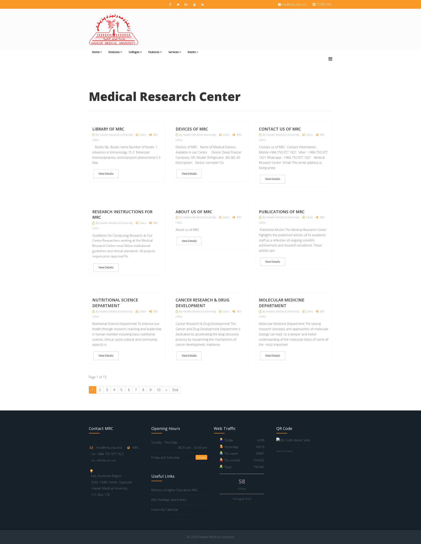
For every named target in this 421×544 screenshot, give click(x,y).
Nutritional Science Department (115, 302)
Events (192, 52)
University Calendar (164, 509)
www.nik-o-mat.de (284, 451)
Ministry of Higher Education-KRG (174, 490)
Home (96, 52)
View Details (105, 174)
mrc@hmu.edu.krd (109, 447)
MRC (136, 447)
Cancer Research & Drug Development (202, 302)
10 (158, 390)
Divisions (114, 52)
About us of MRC (194, 211)
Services (173, 52)
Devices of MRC (192, 129)
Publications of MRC (282, 211)
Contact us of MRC (280, 129)
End (175, 390)
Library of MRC (108, 129)
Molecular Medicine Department (281, 302)
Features (153, 52)
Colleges (134, 52)
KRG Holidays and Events (168, 500)
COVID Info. (324, 4)
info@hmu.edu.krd (294, 4)
